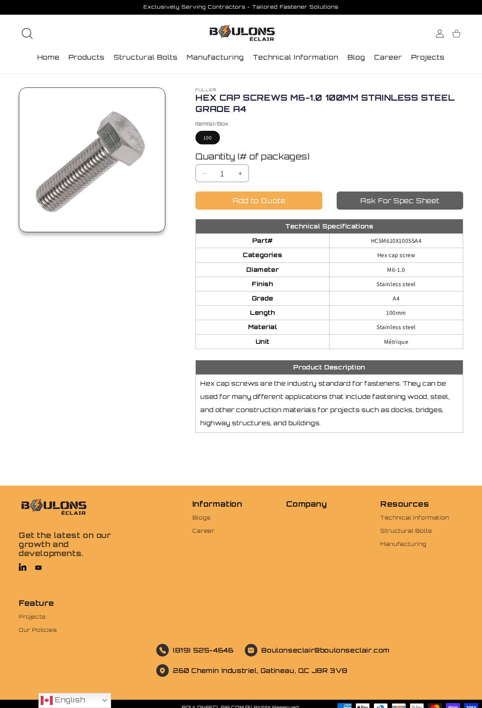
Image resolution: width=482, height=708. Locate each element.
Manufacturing (403, 544)
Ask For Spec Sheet (399, 200)
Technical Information (414, 517)
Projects (32, 616)
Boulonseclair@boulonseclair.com (325, 650)
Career (203, 530)
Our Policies (38, 630)
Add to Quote (259, 200)
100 (207, 137)
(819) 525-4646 (203, 650)
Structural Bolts (406, 530)
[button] (27, 33)
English (69, 699)
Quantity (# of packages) (252, 156)
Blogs (201, 517)
